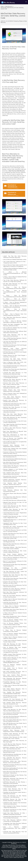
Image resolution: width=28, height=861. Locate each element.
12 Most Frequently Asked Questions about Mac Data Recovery (15, 487)
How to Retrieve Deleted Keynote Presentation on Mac (15, 665)
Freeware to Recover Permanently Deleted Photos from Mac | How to (15, 452)
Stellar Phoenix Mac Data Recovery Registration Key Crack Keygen (15, 390)
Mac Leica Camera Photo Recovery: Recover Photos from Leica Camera (15, 675)
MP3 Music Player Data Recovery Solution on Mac (15, 494)
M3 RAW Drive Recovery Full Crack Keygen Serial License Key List (15, 345)
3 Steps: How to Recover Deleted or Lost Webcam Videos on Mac (15, 637)
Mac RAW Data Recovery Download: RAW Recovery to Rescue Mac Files (15, 463)
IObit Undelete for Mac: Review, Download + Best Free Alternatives (15, 806)
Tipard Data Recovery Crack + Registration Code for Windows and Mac (15, 513)
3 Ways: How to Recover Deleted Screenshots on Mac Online (15, 630)
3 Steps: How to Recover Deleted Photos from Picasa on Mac (15, 627)
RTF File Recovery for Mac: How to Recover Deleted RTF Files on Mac (15, 696)
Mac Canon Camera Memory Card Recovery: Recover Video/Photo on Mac (15, 555)
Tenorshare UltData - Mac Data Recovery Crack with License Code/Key (15, 548)
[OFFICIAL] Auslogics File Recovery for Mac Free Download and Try (15, 765)
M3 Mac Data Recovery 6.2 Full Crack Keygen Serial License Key (15, 284)
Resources (23, 847)
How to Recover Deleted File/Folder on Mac (14, 259)
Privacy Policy (5, 846)
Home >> (3, 6)
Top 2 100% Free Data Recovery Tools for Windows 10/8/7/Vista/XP (15, 339)
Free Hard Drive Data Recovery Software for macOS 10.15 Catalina (15, 497)
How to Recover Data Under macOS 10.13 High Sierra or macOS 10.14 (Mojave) (15, 265)
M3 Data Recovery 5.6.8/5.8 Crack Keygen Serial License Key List (15, 352)
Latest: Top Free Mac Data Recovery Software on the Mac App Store (15, 256)
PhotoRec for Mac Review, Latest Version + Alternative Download (15, 793)
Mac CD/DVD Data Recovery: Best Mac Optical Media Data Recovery (15, 473)
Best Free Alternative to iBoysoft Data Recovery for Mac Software (15, 432)
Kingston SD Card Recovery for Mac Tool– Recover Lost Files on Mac (15, 582)
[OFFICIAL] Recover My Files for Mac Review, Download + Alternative (15, 800)
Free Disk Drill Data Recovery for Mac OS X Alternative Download (15, 411)
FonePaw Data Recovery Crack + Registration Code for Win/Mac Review (15, 731)
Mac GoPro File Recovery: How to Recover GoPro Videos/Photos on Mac (15, 617)
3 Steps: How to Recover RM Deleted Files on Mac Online (15, 686)
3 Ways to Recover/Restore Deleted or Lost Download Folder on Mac (15, 269)
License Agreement (13, 846)
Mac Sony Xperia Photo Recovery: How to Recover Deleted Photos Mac (15, 720)
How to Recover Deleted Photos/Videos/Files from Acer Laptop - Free (15, 828)
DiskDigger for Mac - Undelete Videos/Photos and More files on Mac (15, 568)
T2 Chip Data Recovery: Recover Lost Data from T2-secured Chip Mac (15, 530)
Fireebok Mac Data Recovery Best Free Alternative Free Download (15, 575)
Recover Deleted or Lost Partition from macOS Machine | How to (15, 470)
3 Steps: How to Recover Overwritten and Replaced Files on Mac (15, 599)
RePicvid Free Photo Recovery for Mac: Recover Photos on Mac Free (15, 380)
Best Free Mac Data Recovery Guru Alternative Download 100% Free (15, 414)
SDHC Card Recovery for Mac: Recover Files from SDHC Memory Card (15, 710)
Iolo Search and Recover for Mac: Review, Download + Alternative (15, 810)
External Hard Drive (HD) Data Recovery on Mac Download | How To (15, 456)
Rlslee (20, 21)
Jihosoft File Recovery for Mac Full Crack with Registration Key (15, 541)
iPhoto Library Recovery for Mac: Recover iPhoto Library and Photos (15, 658)
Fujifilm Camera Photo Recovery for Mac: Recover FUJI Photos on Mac (15, 655)
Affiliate (14, 848)
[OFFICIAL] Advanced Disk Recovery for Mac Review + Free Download (15, 779)
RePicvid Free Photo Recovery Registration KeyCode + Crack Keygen (15, 370)
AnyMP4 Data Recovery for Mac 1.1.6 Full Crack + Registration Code (15, 517)
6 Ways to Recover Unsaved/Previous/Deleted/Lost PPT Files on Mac (15, 273)
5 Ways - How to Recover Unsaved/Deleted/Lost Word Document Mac (15, 292)
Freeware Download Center (13, 847)
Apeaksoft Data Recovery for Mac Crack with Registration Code (15, 523)
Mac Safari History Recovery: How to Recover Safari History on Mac (15, 689)
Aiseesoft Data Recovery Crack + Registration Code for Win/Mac (15, 445)
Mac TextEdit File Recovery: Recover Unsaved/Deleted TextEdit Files (15, 693)
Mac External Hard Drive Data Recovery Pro (11, 850)
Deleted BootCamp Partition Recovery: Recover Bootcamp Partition (15, 480)
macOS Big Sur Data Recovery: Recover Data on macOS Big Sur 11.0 (15, 744)
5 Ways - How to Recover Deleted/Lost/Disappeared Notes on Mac (15, 299)
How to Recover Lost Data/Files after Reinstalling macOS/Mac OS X (15, 439)
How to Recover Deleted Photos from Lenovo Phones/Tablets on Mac (15, 624)
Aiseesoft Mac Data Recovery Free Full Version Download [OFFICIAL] (15, 832)
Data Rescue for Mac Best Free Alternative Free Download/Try (15, 565)
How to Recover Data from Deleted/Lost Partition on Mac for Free (15, 394)
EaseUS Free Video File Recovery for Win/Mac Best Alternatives (15, 401)
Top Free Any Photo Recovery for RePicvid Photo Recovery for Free (15, 342)
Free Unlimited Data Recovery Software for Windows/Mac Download (15, 366)
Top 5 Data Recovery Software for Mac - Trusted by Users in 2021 (15, 262)
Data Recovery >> (9, 6)
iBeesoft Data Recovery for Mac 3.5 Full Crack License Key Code (15, 503)
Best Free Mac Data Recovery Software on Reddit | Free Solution (15, 544)
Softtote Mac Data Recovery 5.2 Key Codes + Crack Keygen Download (15, 376)
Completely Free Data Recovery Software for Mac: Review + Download (15, 824)
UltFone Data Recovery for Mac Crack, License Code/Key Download (15, 551)
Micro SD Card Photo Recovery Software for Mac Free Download (15, 596)
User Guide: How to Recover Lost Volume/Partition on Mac (15, 668)
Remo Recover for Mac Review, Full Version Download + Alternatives (15, 772)
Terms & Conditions (20, 845)
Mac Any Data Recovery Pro (7, 856)
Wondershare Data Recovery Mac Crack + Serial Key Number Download (15, 404)
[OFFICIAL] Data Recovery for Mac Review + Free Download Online (15, 786)
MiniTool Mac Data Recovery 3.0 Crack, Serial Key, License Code (15, 407)
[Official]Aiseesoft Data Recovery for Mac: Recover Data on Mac (15, 751)
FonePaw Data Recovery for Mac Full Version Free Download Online (15, 734)
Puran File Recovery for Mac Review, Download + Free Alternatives (15, 796)
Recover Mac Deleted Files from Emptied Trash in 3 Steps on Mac (15, 449)
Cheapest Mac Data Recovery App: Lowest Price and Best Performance (15, 817)
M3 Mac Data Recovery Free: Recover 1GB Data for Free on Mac (15, 534)
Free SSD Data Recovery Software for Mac (14, 500)
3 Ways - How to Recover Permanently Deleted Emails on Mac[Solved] (15, 306)
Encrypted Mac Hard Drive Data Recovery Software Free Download (15, 477)
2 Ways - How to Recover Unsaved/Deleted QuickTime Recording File (15, 296)
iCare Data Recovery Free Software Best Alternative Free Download (15, 332)
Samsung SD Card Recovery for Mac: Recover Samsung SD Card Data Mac (15, 699)
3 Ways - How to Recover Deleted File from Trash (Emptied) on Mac (15, 277)
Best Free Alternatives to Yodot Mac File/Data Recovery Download (15, 435)
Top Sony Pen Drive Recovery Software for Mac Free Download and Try (15, 717)
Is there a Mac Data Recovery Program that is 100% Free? (15, 428)
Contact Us (4, 847)
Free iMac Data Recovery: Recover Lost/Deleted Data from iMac (15, 397)
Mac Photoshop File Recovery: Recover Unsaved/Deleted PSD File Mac (15, 679)
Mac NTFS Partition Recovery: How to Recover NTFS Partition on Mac (15, 672)
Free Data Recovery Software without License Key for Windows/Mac (15, 820)
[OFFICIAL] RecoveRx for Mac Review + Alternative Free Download (15, 782)
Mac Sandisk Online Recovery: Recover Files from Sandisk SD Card (15, 703)
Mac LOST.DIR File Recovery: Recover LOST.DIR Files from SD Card (15, 758)
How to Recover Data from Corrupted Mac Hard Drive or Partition (15, 442)
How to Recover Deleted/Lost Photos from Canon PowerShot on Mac (15, 558)
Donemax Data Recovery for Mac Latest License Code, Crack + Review (15, 737)
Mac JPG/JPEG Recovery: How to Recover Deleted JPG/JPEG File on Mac (15, 662)
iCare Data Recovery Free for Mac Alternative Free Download (15, 335)
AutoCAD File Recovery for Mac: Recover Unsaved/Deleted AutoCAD (15, 603)
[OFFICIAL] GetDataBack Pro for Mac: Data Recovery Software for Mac (15, 768)
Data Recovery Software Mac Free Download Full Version (15, 490)
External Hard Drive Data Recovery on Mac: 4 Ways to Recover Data (15, 383)
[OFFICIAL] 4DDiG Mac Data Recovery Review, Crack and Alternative (15, 762)
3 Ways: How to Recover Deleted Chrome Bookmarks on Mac (15, 613)
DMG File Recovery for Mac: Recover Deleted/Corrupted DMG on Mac (15, 644)
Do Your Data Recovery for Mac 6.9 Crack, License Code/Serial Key (15, 421)
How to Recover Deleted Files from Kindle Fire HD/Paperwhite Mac (15, 328)
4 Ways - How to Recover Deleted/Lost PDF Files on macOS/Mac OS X (15, 303)
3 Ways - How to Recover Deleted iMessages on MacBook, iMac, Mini (15, 321)
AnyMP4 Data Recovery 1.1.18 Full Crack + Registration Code (15, 520)
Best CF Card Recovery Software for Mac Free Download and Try (15, 561)
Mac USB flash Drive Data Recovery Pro (14, 851)
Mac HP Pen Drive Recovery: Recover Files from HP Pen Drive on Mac (15, 579)
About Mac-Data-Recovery (9, 845)
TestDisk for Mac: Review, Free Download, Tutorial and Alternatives (15, 803)
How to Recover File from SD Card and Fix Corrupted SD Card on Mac (15, 651)
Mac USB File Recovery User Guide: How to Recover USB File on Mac (15, 724)
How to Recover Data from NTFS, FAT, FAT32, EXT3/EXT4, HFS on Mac (15, 363)
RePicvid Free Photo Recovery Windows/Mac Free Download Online (15, 349)
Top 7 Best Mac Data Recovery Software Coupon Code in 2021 (15, 318)
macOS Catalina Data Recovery (16, 857)
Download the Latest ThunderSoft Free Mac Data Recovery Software (15, 527)
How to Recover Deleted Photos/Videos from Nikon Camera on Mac (15, 634)
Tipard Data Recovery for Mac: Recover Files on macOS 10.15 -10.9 (15, 506)
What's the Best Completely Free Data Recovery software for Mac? (15, 325)
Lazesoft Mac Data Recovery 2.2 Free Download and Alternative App (15, 373)
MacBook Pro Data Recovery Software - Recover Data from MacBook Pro (15, 589)
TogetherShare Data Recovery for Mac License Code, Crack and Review (15, 727)
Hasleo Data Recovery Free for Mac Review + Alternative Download (15, 789)
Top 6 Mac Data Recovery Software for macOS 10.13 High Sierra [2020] (15, 281)
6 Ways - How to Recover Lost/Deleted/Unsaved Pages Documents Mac (15, 310)
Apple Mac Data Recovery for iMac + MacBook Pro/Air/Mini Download (15, 813)
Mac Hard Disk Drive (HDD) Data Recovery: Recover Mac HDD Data (15, 459)
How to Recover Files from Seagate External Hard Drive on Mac (15, 648)
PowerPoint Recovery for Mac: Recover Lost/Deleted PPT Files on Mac (15, 682)
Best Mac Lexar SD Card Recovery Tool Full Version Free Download (15, 586)
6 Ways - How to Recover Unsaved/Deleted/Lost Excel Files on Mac (15, 287)
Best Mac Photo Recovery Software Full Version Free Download (15, 592)
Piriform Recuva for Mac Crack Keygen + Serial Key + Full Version (15, 356)
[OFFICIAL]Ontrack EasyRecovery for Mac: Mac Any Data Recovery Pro (15, 755)
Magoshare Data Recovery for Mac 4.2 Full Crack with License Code (15, 537)
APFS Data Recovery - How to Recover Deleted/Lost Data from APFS (15, 387)
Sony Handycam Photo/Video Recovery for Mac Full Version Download (15, 713)
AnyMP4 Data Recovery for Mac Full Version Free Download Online (15, 510)
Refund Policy (22, 846)
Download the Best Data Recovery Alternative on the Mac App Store (15, 359)
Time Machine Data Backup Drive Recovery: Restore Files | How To (15, 483)
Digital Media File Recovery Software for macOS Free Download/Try (15, 466)
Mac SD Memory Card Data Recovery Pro (16, 855)
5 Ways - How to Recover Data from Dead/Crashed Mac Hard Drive (15, 314)
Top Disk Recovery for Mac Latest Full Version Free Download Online (15, 572)
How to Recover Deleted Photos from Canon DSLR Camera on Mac (15, 620)
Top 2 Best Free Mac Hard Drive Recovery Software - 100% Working (15, 425)
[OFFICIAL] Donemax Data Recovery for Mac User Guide (15, 741)
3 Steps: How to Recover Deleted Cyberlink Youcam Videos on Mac (15, 641)
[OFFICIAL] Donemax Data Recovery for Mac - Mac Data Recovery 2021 (15, 748)
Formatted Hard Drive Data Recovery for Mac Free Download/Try (15, 610)
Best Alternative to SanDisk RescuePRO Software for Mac (15, 706)
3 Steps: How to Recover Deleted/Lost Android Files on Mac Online (15, 606)
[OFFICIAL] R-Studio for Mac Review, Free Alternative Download (15, 775)
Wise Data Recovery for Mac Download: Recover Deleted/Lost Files (15, 418)
